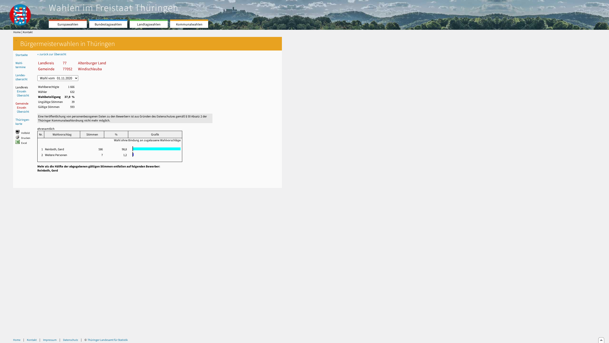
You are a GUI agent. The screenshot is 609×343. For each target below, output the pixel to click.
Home (17, 32)
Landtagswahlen (149, 24)
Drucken (25, 138)
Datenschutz (70, 340)
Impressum (50, 340)
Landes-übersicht (21, 77)
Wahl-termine (20, 65)
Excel (24, 143)
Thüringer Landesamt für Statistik (108, 340)
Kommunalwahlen (189, 24)
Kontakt (28, 32)
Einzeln (21, 91)
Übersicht (23, 95)
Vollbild (25, 133)
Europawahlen (68, 24)
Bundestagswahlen (108, 24)
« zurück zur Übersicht (51, 54)
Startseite (21, 55)
